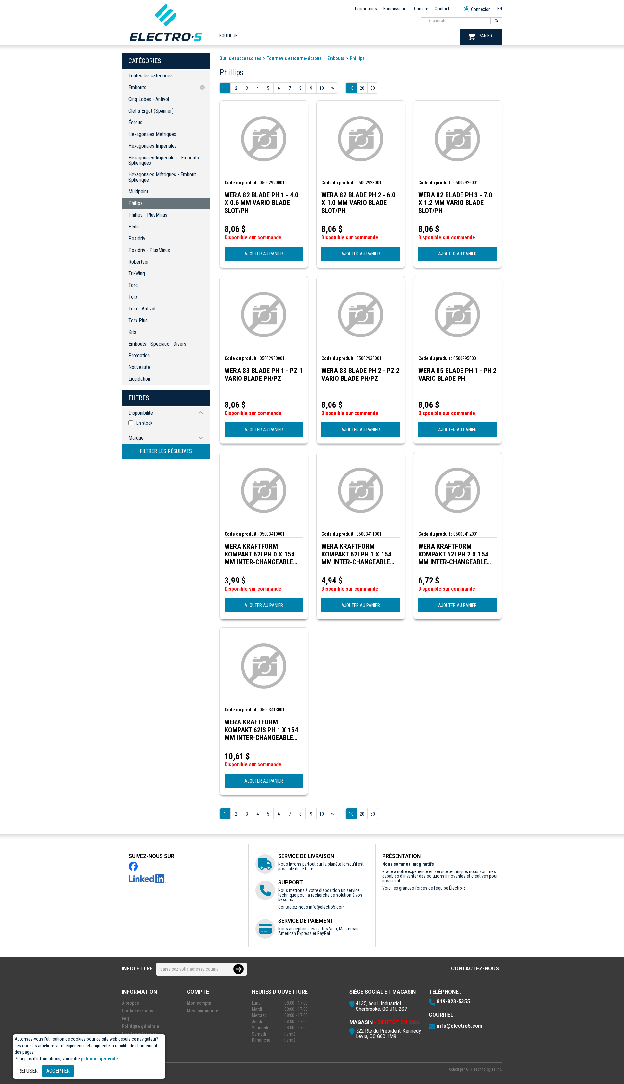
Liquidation (139, 379)
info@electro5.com (327, 907)
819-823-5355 (453, 1001)
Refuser (28, 1071)
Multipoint (138, 191)
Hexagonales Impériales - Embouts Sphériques (163, 160)
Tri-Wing (136, 273)
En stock (144, 423)
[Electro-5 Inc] (166, 42)
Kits (132, 332)
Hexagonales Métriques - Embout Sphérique (162, 177)
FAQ (125, 1018)
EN (499, 8)
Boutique (228, 35)
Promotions (366, 8)
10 (351, 88)
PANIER (485, 35)
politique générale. (100, 1058)
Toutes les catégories (150, 76)
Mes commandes (204, 1010)
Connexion (481, 9)
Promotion (139, 355)
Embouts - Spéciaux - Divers (157, 344)
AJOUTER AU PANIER (263, 253)
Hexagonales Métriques (152, 134)
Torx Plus (138, 320)
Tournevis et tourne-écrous (294, 58)
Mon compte (199, 1003)
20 (362, 88)
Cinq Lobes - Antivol (148, 99)
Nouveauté (139, 367)
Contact (442, 8)
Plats (133, 227)
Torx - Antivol (141, 309)
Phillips (135, 203)
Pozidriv (136, 238)
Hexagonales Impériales (152, 146)
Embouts (137, 87)
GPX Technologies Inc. (484, 1069)
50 (372, 88)
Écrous (135, 122)
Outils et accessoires (240, 58)
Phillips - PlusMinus (147, 215)
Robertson (139, 262)
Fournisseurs (396, 8)
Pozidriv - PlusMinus (149, 250)
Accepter (58, 1071)
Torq (133, 285)
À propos (130, 1003)
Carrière (421, 8)
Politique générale (140, 1026)
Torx (132, 297)
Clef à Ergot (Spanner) (151, 111)
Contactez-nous (475, 969)
